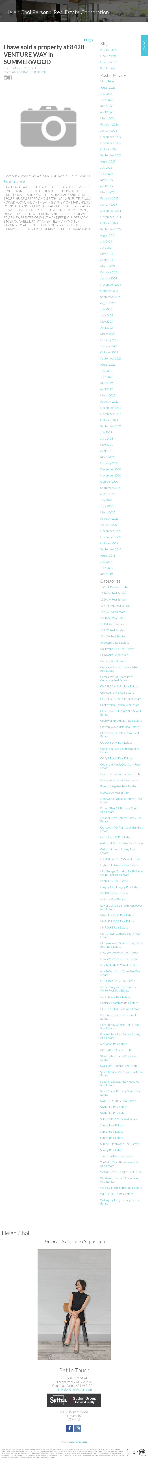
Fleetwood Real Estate (114, 792)
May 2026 (106, 106)
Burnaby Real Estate (112, 661)
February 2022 (109, 401)
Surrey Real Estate (111, 1125)
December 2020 (110, 469)
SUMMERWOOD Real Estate (30, 71)
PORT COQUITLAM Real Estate (120, 1009)
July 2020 (106, 500)
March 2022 (107, 395)
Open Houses (108, 62)
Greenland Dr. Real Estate (116, 837)
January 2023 (108, 346)
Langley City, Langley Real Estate (120, 887)
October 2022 (109, 352)
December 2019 (110, 530)
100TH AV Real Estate (114, 587)
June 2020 (106, 506)
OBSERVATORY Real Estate (117, 980)
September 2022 (110, 358)
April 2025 (106, 186)
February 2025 (109, 198)
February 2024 (109, 272)
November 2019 (110, 537)
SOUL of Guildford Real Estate (119, 1065)
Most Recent (108, 81)
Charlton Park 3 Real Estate (117, 692)
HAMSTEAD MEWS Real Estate (120, 859)
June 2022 (106, 376)
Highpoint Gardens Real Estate (119, 865)
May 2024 (106, 253)
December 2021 (110, 407)
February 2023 (109, 340)
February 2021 (109, 463)
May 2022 (106, 383)
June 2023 (106, 315)
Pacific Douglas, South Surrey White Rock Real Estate (118, 988)
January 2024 (108, 278)
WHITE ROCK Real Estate (116, 1193)
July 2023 (106, 309)
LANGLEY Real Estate (114, 880)
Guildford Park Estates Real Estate (121, 843)
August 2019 (108, 555)
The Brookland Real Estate (116, 1156)
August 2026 (108, 87)
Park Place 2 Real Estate (115, 996)
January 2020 (108, 524)
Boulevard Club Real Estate (117, 648)
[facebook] (70, 1429)
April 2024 (106, 260)
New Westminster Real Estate (119, 952)
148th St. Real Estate (113, 618)
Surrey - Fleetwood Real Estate (119, 1143)
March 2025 (107, 192)
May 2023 (106, 321)
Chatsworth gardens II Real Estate (121, 720)
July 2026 (106, 93)
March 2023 (107, 333)
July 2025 (106, 167)
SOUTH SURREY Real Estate (118, 1100)
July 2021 (106, 432)
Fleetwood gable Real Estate (118, 786)
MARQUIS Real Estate (114, 927)
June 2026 (106, 99)
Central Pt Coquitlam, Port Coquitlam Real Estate (116, 678)
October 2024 (109, 223)
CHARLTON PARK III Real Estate (121, 698)
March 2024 (107, 266)
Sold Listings (107, 68)
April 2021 (106, 450)
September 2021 (110, 426)
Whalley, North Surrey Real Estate (121, 1187)
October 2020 (109, 481)
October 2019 (109, 543)
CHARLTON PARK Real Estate (119, 686)
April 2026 (106, 112)
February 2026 (109, 124)
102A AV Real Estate (113, 593)
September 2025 (110, 155)
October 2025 (109, 149)
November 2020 (110, 475)
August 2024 (108, 235)
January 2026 (108, 130)
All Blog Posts (108, 49)
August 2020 (108, 493)
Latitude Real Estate (112, 899)
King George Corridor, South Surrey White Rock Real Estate (121, 872)
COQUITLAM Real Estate (116, 742)
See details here (14, 181)
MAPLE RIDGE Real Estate (117, 915)
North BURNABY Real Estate (118, 965)
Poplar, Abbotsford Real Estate (119, 1002)
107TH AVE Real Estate (115, 605)
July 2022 (106, 370)
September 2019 (110, 549)
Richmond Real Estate (113, 1043)
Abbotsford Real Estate (114, 642)
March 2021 (107, 457)
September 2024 (110, 229)
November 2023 (110, 284)
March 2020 (107, 512)
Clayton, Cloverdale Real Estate (119, 726)
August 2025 (108, 161)
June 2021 (106, 438)
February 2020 (109, 518)
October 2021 (109, 420)
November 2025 (110, 143)
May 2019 (106, 574)
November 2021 (110, 413)
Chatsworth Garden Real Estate (120, 704)
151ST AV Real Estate (113, 624)
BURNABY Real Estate (114, 654)
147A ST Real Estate (112, 611)
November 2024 (110, 216)
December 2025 (110, 136)
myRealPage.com (79, 1442)
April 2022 (106, 389)
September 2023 (110, 296)
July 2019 (106, 561)
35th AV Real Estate (112, 636)
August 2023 (108, 303)
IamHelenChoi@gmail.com (74, 1389)
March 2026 (107, 118)
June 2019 (106, 567)
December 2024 (110, 210)
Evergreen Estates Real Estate (119, 780)
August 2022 (108, 364)
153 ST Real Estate (112, 630)
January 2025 (108, 204)
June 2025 (106, 173)
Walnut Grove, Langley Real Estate (121, 1172)
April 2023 (106, 327)
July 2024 (106, 241)
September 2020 (110, 487)
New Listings (108, 55)
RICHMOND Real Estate (116, 1050)
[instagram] (78, 1429)
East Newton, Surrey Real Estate (120, 774)
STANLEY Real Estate (113, 1106)
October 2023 (109, 290)
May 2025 (106, 179)
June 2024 (106, 247)
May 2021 (106, 444)
